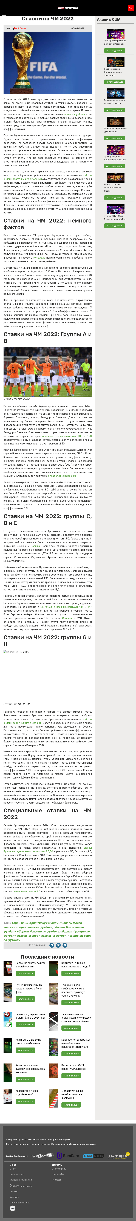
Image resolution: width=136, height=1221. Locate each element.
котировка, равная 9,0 (27, 891)
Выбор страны (59, 1169)
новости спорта (15, 927)
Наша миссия (17, 1174)
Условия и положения (21, 1180)
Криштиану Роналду (43, 923)
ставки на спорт (28, 935)
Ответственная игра (20, 1202)
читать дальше (25, 973)
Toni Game (20, 28)
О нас (13, 1169)
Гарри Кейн (20, 923)
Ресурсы (56, 1180)
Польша (35, 546)
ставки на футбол (53, 935)
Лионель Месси (71, 923)
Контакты (14, 1197)
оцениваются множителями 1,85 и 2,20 (67, 436)
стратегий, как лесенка (62, 475)
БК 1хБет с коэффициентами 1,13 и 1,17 (66, 607)
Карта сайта (58, 1174)
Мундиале (39, 257)
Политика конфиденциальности (21, 1185)
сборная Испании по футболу (38, 931)
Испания (66, 618)
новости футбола (39, 927)
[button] (51, 945)
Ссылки (14, 1191)
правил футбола (74, 114)
